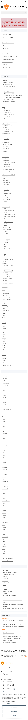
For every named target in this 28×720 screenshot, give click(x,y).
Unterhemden (5, 148)
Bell (3, 532)
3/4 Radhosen (7, 110)
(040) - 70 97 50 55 (9, 676)
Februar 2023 (5, 598)
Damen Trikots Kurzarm (9, 91)
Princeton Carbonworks (7, 558)
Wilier (3, 362)
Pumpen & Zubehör (6, 218)
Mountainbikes (5, 156)
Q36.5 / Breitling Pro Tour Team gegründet (12, 600)
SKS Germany (5, 486)
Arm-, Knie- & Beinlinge (7, 82)
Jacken (5, 118)
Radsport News (5, 622)
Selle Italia (6, 252)
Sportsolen (6, 138)
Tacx (3, 407)
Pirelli (3, 553)
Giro (3, 332)
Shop (3, 629)
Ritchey (4, 462)
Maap (3, 341)
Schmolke (6, 250)
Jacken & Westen (6, 116)
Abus (3, 315)
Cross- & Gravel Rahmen (9, 162)
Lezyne (3, 338)
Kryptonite (4, 336)
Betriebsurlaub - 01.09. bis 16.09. (10, 572)
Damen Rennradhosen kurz (10, 86)
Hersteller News (6, 618)
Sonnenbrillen (5, 142)
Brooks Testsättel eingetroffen (9, 595)
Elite (3, 491)
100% (3, 551)
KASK (3, 428)
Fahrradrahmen (5, 160)
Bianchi (4, 319)
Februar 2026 (5, 576)
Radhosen (4, 304)
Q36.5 (3, 351)
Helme (3, 105)
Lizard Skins (5, 436)
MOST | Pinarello (8, 248)
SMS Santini (5, 488)
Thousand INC (5, 383)
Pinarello (4, 347)
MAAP (3, 457)
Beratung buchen (7, 365)
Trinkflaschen (7, 276)
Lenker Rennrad (7, 203)
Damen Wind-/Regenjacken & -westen (12, 97)
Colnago (4, 326)
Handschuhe (5, 103)
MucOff (4, 400)
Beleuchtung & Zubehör (7, 173)
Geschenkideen (5, 285)
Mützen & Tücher (6, 123)
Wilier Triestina (7, 193)
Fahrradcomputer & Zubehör (8, 174)
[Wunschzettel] (25, 1)
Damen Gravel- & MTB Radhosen (11, 88)
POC (3, 349)
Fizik (5, 257)
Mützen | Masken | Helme (8, 301)
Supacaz (4, 356)
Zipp (5, 195)
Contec (3, 503)
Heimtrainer (5, 176)
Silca (3, 484)
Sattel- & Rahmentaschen (9, 267)
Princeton (6, 191)
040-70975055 (24, 656)
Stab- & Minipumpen (8, 221)
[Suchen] (25, 12)
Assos (3, 317)
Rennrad (6, 212)
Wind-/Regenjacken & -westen (10, 122)
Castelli (4, 322)
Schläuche (8, 238)
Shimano (4, 476)
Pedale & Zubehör (6, 206)
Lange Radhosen (7, 112)
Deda (3, 524)
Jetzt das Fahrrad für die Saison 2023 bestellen (13, 604)
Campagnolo (7, 184)
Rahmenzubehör (6, 227)
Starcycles (4, 424)
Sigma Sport (5, 481)
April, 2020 (4, 606)
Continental (5, 522)
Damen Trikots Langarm (9, 93)
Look (3, 443)
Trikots (3, 308)
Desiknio (4, 328)
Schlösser (4, 261)
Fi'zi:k (3, 541)
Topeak (4, 412)
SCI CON (4, 472)
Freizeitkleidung (5, 293)
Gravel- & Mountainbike (9, 210)
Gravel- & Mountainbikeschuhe (11, 135)
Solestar (4, 402)
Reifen (7, 233)
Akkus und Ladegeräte (7, 171)
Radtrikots (4, 127)
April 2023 (4, 593)
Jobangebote (5, 578)
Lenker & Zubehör (6, 199)
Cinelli (3, 520)
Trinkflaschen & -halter (7, 272)
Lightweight (6, 189)
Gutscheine (4, 287)
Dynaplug (4, 376)
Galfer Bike (4, 378)
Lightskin (4, 426)
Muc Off (4, 343)
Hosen (3, 106)
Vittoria (4, 496)
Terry (5, 253)
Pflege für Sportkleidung (7, 125)
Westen (5, 120)
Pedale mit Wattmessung (9, 214)
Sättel (3, 244)
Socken (4, 140)
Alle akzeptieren (14, 707)
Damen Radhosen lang (9, 90)
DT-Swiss (6, 186)
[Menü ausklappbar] (2, 7)
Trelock (4, 395)
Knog (3, 438)
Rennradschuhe (7, 137)
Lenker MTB (6, 201)
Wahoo (3, 360)
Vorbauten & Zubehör (7, 278)
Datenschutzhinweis (12, 703)
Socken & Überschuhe (7, 306)
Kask (3, 334)
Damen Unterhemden (9, 99)
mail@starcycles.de (10, 679)
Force (3, 517)
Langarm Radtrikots (8, 131)
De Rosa (4, 512)
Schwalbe (4, 469)
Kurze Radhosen (7, 108)
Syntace (4, 392)
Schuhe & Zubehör (6, 133)
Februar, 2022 (5, 602)
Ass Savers (4, 380)
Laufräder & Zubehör (7, 182)
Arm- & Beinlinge (6, 291)
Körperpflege (5, 180)
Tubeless (8, 240)
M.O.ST (4, 455)
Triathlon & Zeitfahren (7, 144)
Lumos (3, 450)
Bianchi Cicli (5, 536)
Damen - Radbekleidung (7, 84)
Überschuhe (5, 146)
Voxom (3, 390)
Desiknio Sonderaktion (8, 591)
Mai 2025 (4, 585)
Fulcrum (6, 188)
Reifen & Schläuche (6, 229)
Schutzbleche (5, 263)
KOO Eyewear (5, 445)
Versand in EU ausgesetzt (8, 574)
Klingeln (4, 178)
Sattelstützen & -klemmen (8, 259)
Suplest (4, 358)
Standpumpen (7, 223)
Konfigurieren (14, 711)
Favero (3, 493)
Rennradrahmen (7, 166)
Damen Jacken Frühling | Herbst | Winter (13, 95)
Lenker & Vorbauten (6, 299)
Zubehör (6, 197)
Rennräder (4, 158)
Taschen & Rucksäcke (8, 270)
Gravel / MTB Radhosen (9, 114)
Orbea (3, 345)
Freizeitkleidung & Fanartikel (8, 101)
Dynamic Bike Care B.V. (7, 560)
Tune (5, 255)
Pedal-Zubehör (7, 208)
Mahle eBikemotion (6, 409)
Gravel (5, 231)
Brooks (5, 246)
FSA (3, 388)
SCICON (4, 354)
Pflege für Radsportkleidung (8, 216)
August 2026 (5, 570)
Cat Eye (4, 515)
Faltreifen (8, 237)
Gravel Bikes (5, 153)
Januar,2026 (5, 581)
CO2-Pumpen (7, 220)
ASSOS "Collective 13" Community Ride (11, 587)
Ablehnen (14, 715)
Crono (3, 508)
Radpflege (4, 225)
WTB (3, 479)
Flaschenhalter (7, 274)
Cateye (3, 324)
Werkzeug (4, 280)
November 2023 (5, 589)
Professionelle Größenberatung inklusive (12, 582)
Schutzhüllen (7, 269)
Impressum (4, 703)
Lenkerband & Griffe (6, 205)
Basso (3, 539)
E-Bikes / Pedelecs (6, 155)
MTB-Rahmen (7, 164)
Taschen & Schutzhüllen (7, 265)
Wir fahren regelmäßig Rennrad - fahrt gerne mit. (14, 608)
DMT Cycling (5, 385)
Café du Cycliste (5, 500)
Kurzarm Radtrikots (8, 129)
